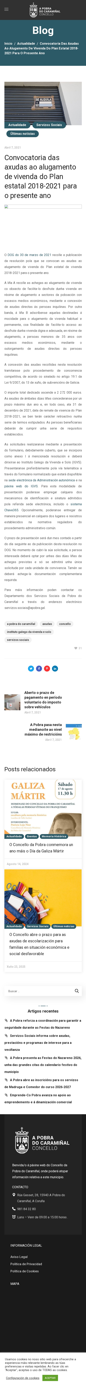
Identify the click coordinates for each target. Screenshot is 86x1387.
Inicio (8, 43)
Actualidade (26, 43)
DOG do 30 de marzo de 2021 (29, 255)
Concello (65, 624)
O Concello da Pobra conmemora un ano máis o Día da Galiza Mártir (41, 847)
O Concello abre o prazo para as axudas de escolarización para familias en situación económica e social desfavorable (39, 944)
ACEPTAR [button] (50, 1377)
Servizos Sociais (49, 125)
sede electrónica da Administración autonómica (41, 480)
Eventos (32, 836)
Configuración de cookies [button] (22, 1378)
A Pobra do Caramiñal (21, 624)
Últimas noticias (22, 134)
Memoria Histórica (54, 836)
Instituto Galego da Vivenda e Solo (29, 631)
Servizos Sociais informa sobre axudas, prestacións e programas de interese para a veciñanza (38, 1043)
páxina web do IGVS (21, 486)
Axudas (47, 624)
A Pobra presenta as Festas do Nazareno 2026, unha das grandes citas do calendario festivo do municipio (42, 1065)
